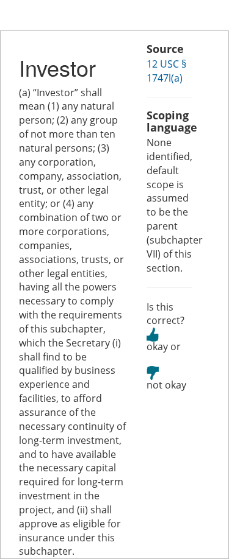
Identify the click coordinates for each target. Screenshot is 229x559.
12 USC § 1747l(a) (166, 71)
